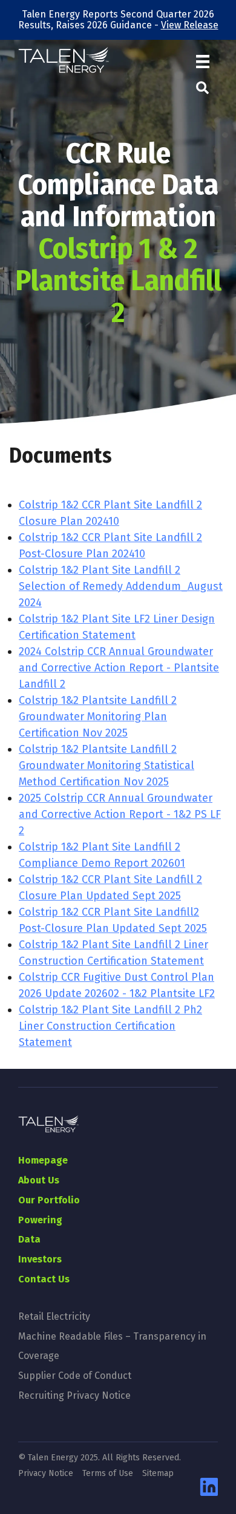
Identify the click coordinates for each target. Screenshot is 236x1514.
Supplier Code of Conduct (74, 1375)
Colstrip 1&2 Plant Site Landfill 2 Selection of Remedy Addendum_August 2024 (121, 586)
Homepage (43, 1160)
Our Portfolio (49, 1200)
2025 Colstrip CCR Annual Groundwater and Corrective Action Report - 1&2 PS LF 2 (120, 814)
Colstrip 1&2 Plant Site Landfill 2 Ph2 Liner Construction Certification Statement (110, 1026)
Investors (40, 1259)
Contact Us (44, 1279)
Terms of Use (107, 1473)
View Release (189, 25)
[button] (202, 88)
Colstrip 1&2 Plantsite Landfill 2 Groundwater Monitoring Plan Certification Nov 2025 (98, 717)
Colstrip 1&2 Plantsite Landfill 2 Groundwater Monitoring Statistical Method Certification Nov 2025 (106, 765)
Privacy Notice (45, 1473)
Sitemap (158, 1473)
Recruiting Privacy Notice (74, 1395)
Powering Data (40, 1229)
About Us (38, 1180)
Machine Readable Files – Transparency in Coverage (112, 1346)
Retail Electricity (54, 1316)
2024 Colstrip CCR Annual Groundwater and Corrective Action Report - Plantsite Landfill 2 (119, 668)
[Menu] (203, 61)
